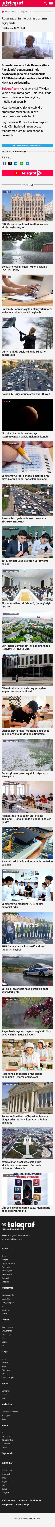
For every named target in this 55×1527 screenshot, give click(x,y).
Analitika (5, 1282)
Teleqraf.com (10, 88)
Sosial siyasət (7, 1327)
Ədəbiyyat (6, 1415)
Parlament (6, 1267)
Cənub (4, 1489)
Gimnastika (6, 1436)
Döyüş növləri (7, 1440)
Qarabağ (5, 1278)
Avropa (5, 1374)
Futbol (4, 1447)
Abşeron (5, 1481)
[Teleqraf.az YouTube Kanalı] (27, 172)
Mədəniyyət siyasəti (10, 1412)
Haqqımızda (7, 1504)
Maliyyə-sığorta (8, 1303)
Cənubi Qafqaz (8, 1377)
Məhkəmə (6, 1391)
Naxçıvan (5, 1493)
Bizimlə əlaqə (22, 1504)
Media (4, 1342)
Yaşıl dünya (6, 1334)
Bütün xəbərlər (8, 1500)
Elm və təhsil (7, 1331)
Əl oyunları (6, 1444)
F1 (3, 1432)
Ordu (4, 1256)
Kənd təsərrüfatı (8, 1295)
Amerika (5, 1363)
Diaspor (5, 1260)
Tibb (3, 1338)
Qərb (3, 1485)
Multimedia (35, 1500)
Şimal (4, 1478)
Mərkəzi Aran (7, 1470)
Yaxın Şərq (6, 1370)
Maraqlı (5, 1398)
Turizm (4, 1314)
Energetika (6, 1299)
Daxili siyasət (7, 1274)
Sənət (4, 1419)
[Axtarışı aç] (45, 3)
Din (3, 1346)
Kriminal (5, 1395)
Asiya (4, 1366)
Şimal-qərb (6, 1474)
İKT (3, 1306)
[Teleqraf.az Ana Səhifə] (12, 3)
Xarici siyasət (7, 1271)
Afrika (4, 1359)
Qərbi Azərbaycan (9, 1263)
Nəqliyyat (5, 1310)
